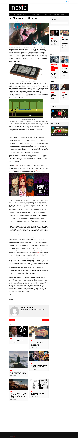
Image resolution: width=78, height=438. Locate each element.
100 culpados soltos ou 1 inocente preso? (37, 394)
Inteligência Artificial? (16, 340)
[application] (59, 113)
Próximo (44, 320)
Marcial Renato (34, 347)
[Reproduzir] (52, 117)
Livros (53, 66)
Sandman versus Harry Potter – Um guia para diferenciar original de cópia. (39, 366)
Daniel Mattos (13, 375)
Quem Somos (12, 14)
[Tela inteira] (66, 117)
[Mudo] (65, 117)
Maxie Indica (38, 14)
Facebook (65, 1)
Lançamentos (54, 64)
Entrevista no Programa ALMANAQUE (65, 71)
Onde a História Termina (21, 14)
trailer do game (35, 170)
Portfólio (62, 14)
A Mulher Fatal (64, 95)
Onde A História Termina (53, 73)
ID (18, 21)
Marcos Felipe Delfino (14, 342)
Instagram (68, 1)
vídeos (38, 252)
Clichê (53, 92)
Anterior (12, 320)
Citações (33, 14)
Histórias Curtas (48, 14)
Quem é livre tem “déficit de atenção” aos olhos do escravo (18, 372)
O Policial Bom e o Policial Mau (54, 96)
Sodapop (29, 14)
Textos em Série (55, 14)
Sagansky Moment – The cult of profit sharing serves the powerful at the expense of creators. (18, 395)
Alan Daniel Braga (13, 21)
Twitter (66, 1)
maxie (14, 436)
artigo (16, 165)
